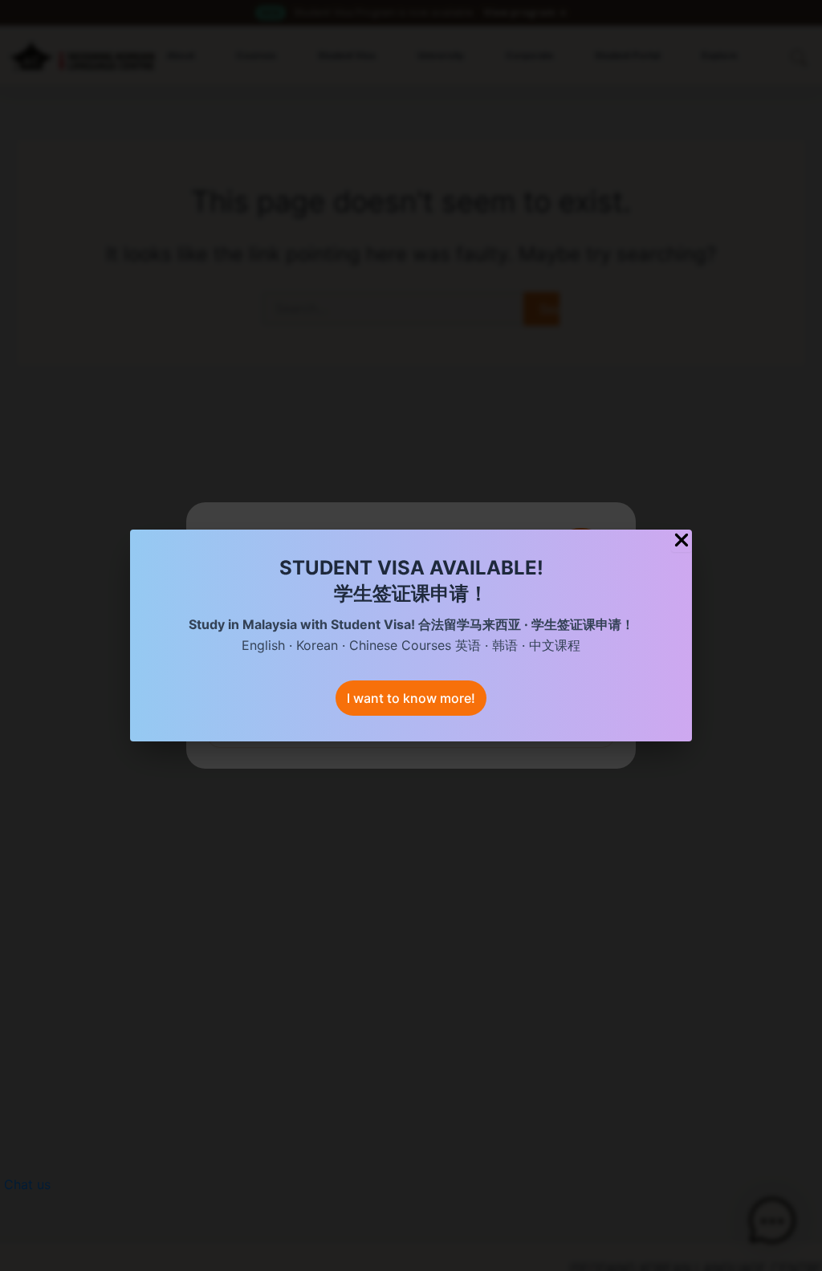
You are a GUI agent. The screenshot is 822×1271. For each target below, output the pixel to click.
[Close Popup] (681, 541)
